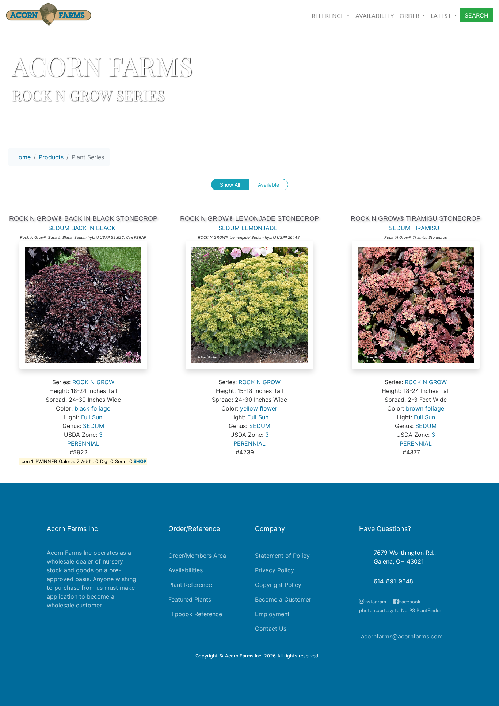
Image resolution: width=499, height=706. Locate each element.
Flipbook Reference (195, 614)
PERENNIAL (83, 443)
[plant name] (83, 308)
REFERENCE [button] (328, 15)
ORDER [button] (410, 15)
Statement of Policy (282, 555)
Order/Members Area (197, 555)
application (62, 596)
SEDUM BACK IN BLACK (81, 228)
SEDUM (93, 426)
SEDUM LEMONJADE (248, 228)
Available (268, 185)
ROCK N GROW (93, 382)
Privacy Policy (274, 570)
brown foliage (425, 408)
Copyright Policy (278, 584)
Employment (272, 614)
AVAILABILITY (374, 15)
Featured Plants (189, 599)
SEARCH (476, 15)
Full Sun (91, 417)
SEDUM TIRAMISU (414, 228)
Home (22, 157)
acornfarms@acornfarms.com (402, 636)
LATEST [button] (442, 15)
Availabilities (185, 570)
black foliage (92, 408)
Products (51, 157)
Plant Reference (190, 584)
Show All (230, 185)
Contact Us (270, 628)
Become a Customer (283, 599)
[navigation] (59, 160)
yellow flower (258, 408)
